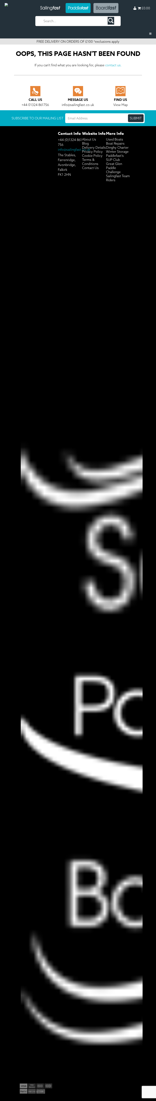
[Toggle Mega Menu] (78, 33)
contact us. (113, 65)
